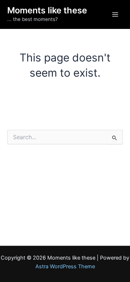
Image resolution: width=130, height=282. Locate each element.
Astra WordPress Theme (65, 266)
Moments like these (47, 10)
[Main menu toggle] (115, 14)
